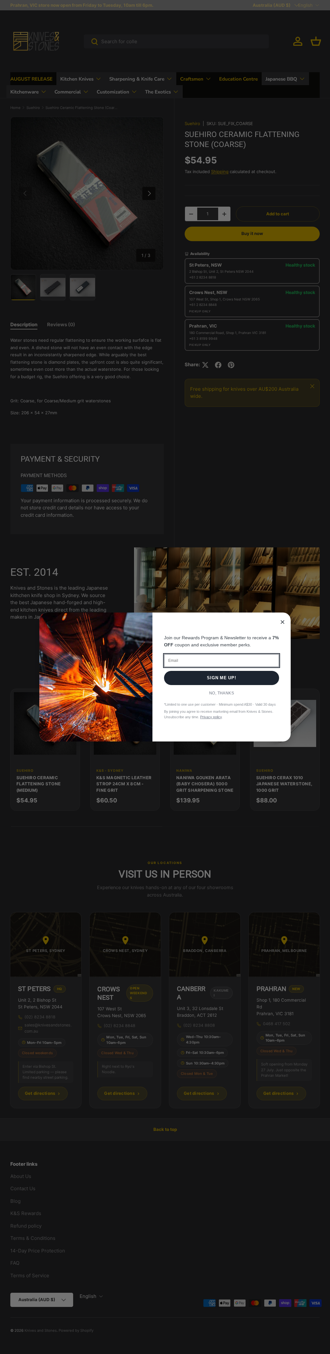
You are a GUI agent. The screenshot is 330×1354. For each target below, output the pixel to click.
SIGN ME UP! (221, 677)
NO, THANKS (221, 693)
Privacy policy (211, 717)
